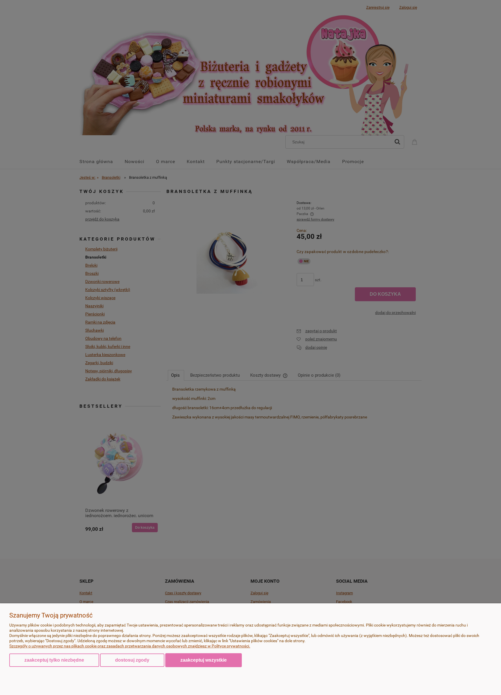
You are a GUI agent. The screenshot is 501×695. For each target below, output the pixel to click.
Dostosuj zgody (132, 660)
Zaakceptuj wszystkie (203, 659)
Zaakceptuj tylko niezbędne (54, 660)
